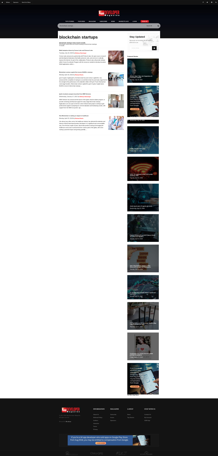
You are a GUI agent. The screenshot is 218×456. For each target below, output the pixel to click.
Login (135, 21)
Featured (81, 21)
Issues (112, 417)
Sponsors (113, 420)
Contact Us (147, 414)
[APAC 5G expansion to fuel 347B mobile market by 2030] (143, 168)
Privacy (95, 429)
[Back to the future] (2, 2)
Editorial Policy (97, 417)
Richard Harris (79, 74)
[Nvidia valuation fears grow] (143, 140)
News (113, 21)
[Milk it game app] (121, 453)
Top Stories (69, 21)
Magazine (92, 21)
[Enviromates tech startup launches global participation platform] (143, 346)
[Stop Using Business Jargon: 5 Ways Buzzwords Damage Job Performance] (143, 258)
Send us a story (26, 2)
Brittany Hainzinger (80, 53)
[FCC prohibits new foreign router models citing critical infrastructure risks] (143, 316)
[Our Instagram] (211, 2)
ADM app (147, 420)
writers (8, 2)
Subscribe (103, 21)
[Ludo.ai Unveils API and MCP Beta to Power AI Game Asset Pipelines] (143, 228)
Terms (95, 426)
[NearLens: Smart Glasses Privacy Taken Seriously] (143, 121)
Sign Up (144, 21)
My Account (147, 417)
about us (96, 414)
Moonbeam (68, 421)
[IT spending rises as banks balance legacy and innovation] (143, 287)
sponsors (15, 2)
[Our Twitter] (207, 2)
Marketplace (124, 21)
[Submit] (158, 26)
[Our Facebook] (203, 2)
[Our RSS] (216, 2)
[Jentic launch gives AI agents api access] (143, 197)
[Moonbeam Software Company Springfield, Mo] (71, 453)
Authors (95, 420)
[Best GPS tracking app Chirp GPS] (96, 453)
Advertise (96, 423)
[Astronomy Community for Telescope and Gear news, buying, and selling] (146, 453)
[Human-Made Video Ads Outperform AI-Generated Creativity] (143, 70)
